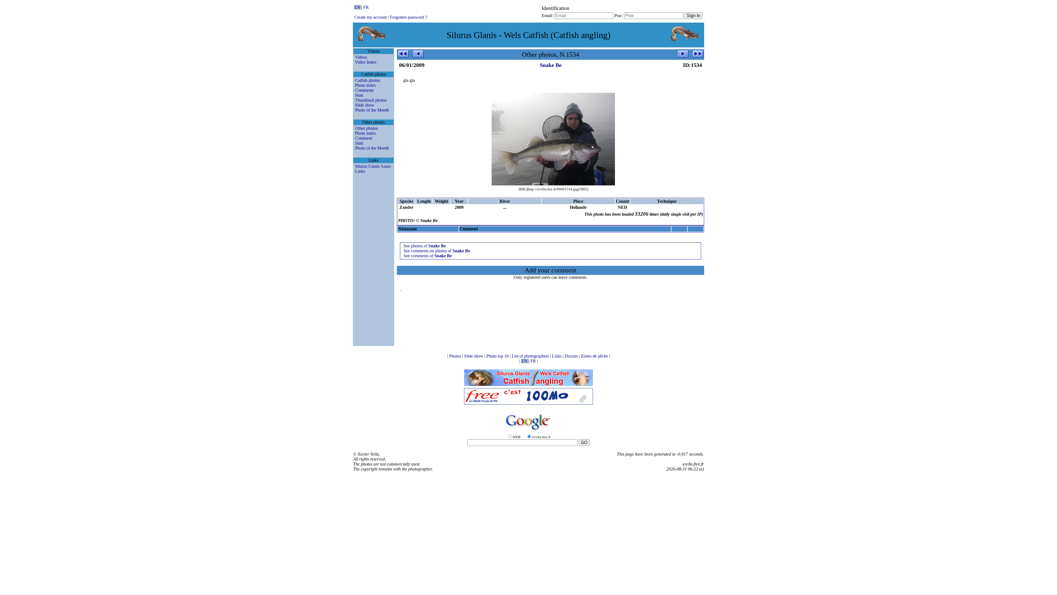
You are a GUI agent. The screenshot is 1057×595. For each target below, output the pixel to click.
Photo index (365, 85)
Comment (363, 138)
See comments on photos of (437, 250)
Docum (572, 356)
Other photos (366, 128)
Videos (361, 57)
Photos (455, 356)
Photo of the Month (372, 110)
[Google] (528, 431)
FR (366, 7)
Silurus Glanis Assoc (373, 166)
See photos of (425, 246)
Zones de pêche (595, 356)
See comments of (428, 255)
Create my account (370, 17)
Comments (364, 90)
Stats (359, 95)
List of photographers (531, 356)
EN (357, 7)
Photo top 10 (498, 356)
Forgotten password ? (408, 17)
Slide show (364, 105)
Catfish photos (367, 80)
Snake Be (551, 65)
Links (360, 171)
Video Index (366, 62)
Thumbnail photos (371, 100)
